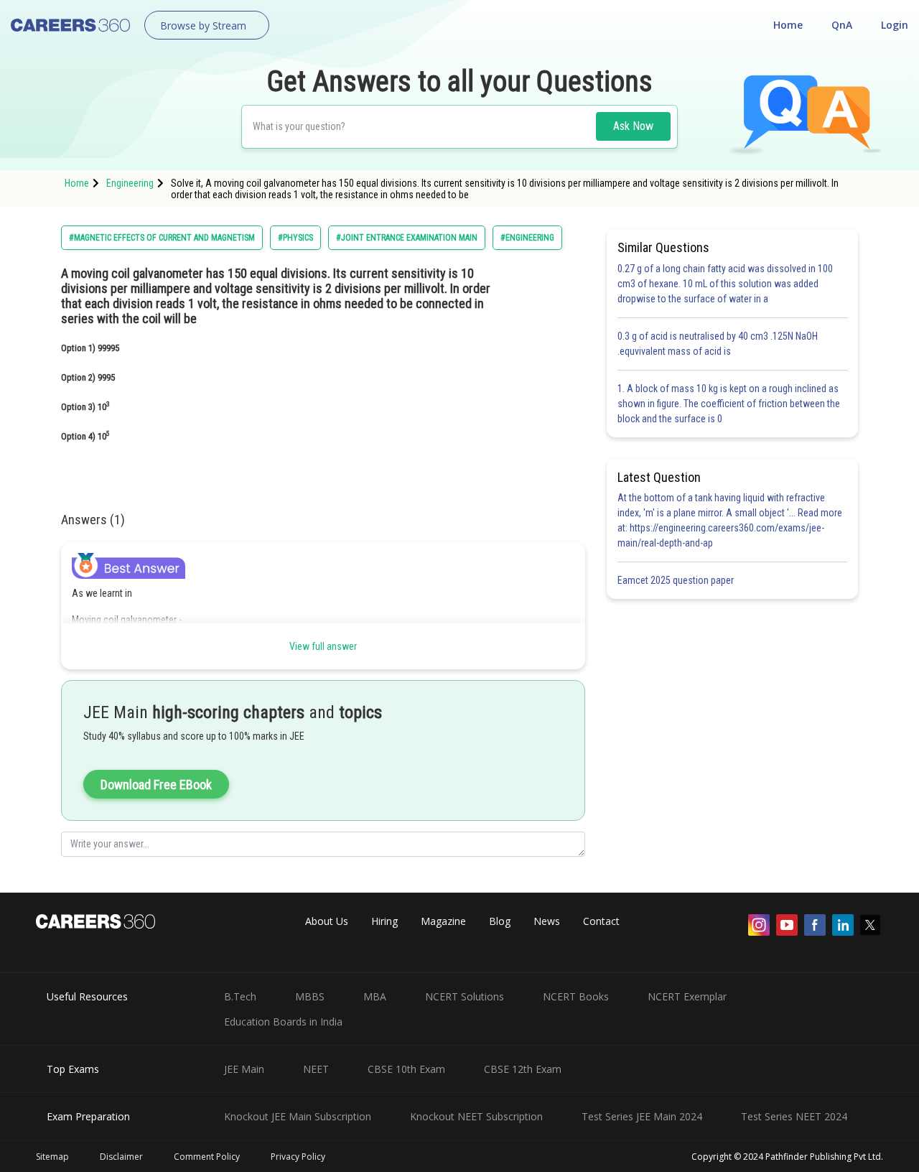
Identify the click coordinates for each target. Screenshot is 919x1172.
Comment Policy (207, 1156)
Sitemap (52, 1156)
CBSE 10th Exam (406, 1069)
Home (788, 25)
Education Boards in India (283, 1021)
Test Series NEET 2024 (794, 1116)
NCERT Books (576, 996)
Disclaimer (121, 1156)
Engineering (130, 183)
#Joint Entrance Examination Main (406, 238)
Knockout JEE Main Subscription (297, 1116)
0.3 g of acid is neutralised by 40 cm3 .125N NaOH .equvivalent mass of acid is (717, 343)
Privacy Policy (298, 1156)
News (546, 921)
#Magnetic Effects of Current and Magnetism (162, 238)
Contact (601, 921)
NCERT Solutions (464, 996)
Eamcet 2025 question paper (676, 580)
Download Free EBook (156, 784)
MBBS (310, 996)
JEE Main (244, 1069)
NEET (316, 1069)
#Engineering (527, 238)
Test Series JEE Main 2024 (642, 1116)
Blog (499, 921)
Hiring (384, 921)
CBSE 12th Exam (522, 1069)
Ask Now (633, 126)
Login (894, 25)
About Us (326, 921)
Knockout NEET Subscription (476, 1116)
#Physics (295, 238)
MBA (374, 996)
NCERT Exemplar (687, 996)
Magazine (443, 921)
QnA (841, 25)
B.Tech (240, 996)
